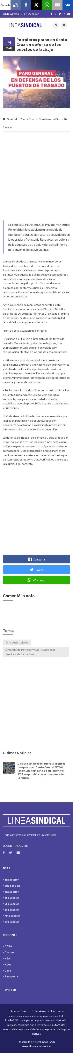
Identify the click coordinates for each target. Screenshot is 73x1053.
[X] (36, 5)
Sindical (12, 119)
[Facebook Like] (16, 5)
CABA (8, 946)
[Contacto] (68, 14)
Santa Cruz (27, 119)
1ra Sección (11, 879)
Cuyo (7, 970)
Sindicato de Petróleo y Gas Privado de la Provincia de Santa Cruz (30, 652)
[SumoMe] (67, 5)
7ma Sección (12, 915)
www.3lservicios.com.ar (36, 1046)
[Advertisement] (36, 178)
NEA (7, 958)
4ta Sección (11, 897)
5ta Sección (11, 903)
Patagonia (11, 976)
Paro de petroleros (16, 642)
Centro (9, 952)
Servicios (40, 1011)
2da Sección (12, 885)
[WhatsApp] (47, 5)
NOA (7, 964)
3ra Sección (11, 891)
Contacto (57, 1011)
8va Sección (11, 921)
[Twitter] (62, 14)
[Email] (57, 5)
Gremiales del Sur (50, 119)
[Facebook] (53, 14)
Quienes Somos (20, 1011)
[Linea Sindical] (24, 25)
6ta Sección (11, 909)
